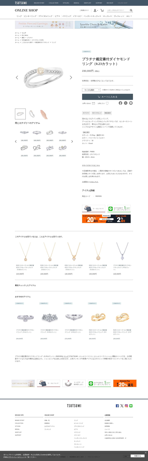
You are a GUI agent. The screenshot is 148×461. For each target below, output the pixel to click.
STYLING (66, 3)
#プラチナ (86, 113)
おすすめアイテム (50, 426)
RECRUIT (110, 3)
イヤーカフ (77, 16)
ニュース (107, 429)
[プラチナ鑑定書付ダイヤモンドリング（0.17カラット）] (50, 132)
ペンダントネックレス (92, 16)
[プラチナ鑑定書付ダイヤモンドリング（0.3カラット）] (24, 148)
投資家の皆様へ (109, 423)
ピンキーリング (30, 16)
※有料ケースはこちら (90, 182)
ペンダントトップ (79, 447)
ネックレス (107, 16)
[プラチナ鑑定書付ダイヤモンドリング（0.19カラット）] (24, 132)
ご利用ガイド (84, 10)
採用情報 (107, 426)
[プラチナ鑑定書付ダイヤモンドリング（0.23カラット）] (20, 114)
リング (19, 16)
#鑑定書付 (108, 113)
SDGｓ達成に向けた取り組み (113, 432)
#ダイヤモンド (97, 113)
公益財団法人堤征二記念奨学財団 (114, 438)
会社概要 (107, 420)
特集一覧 (47, 420)
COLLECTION (53, 3)
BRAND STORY (39, 3)
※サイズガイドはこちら (91, 165)
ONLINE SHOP (122, 3)
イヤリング (66, 16)
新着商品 (47, 423)
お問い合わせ (86, 103)
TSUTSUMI (21, 3)
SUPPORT (99, 3)
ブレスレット (119, 16)
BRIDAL (76, 3)
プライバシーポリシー (16, 457)
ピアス (57, 16)
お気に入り (101, 103)
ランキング (48, 429)
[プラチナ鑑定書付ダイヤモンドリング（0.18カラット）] (50, 148)
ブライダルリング (45, 16)
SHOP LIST (87, 3)
